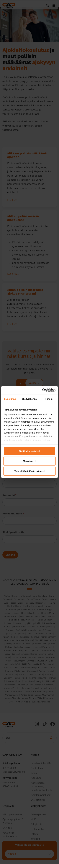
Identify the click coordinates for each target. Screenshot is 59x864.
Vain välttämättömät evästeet (29, 471)
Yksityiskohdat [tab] (29, 398)
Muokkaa (28, 461)
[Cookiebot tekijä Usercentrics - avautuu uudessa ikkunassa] (42, 390)
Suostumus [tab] (10, 398)
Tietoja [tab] (48, 398)
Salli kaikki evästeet (29, 451)
